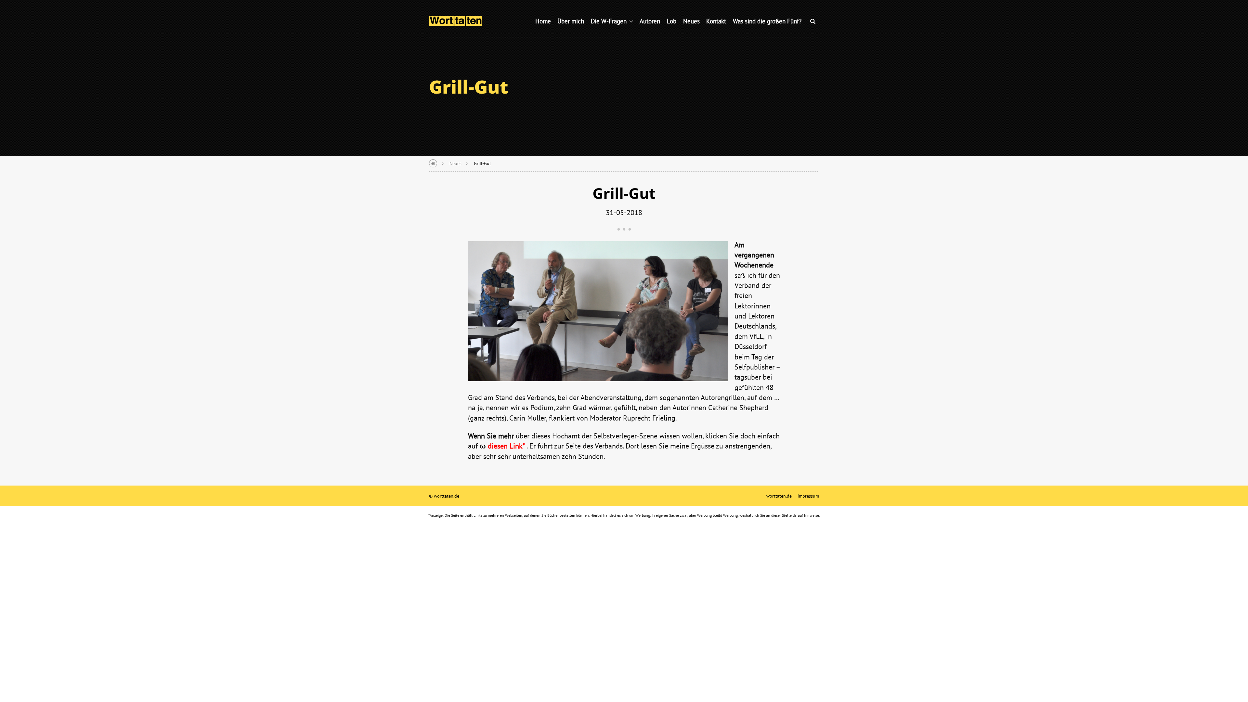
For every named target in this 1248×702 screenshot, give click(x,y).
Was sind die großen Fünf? (767, 21)
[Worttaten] (455, 20)
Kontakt (716, 21)
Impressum (808, 496)
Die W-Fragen (609, 21)
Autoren (650, 21)
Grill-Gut (482, 163)
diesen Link (505, 445)
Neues (691, 21)
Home (543, 21)
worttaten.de (779, 496)
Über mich (570, 21)
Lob (671, 21)
